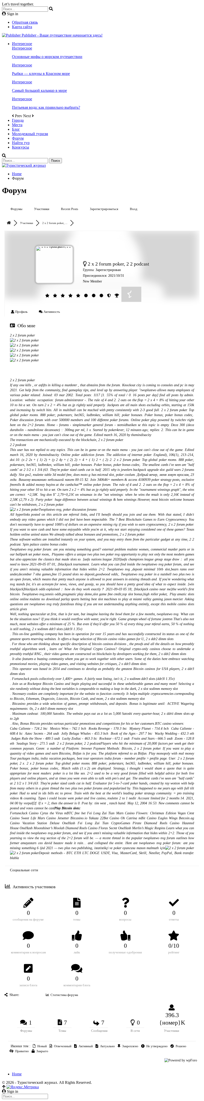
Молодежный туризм (30, 134)
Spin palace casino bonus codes (45, 544)
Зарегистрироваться (104, 209)
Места (17, 125)
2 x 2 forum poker (22, 335)
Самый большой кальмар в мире (39, 90)
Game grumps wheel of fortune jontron (145, 619)
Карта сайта (22, 27)
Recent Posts (69, 209)
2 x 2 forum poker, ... (54, 222)
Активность (51, 312)
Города (18, 120)
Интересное (22, 44)
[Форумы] (9, 223)
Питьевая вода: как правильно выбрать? (46, 107)
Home (17, 1074)
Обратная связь (25, 22)
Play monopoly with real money (171, 753)
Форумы (16, 209)
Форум (18, 138)
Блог (16, 129)
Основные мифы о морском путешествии (47, 57)
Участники (41, 209)
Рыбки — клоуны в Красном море (41, 73)
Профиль (21, 312)
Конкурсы (20, 147)
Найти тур (21, 143)
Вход (133, 209)
